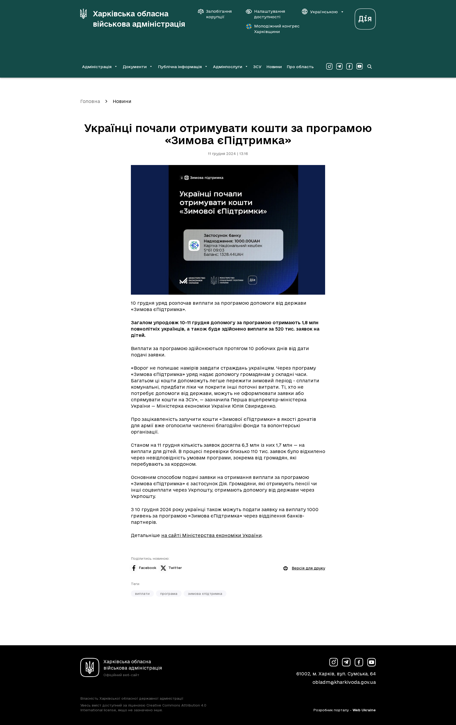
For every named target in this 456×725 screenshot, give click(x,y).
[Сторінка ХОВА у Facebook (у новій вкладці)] (349, 66)
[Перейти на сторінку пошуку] (369, 66)
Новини (274, 66)
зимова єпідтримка (205, 593)
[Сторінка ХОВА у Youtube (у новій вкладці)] (359, 66)
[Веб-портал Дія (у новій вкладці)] (365, 17)
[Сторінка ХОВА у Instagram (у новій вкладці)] (329, 66)
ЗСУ (257, 66)
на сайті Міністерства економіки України (211, 535)
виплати (142, 593)
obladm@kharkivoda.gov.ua (344, 682)
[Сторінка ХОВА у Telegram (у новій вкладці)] (339, 66)
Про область (300, 66)
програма (168, 593)
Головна (90, 101)
